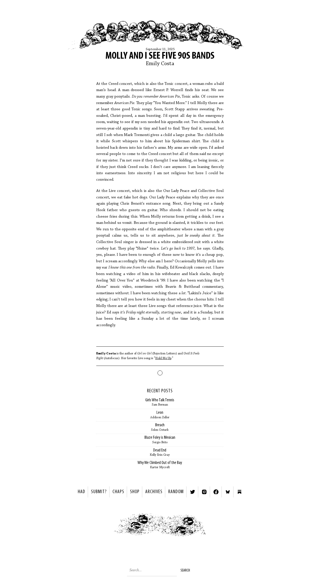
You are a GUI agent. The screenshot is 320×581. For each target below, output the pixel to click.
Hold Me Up (163, 358)
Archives (153, 491)
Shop (135, 491)
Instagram (204, 492)
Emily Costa (160, 64)
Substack (239, 492)
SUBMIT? (99, 491)
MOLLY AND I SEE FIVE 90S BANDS (160, 56)
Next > (219, 526)
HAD (81, 491)
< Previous (101, 526)
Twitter (193, 492)
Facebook (216, 492)
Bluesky (228, 492)
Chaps (118, 491)
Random (176, 491)
